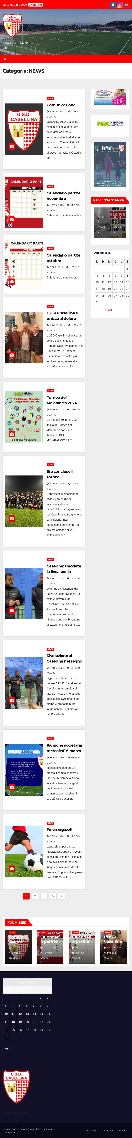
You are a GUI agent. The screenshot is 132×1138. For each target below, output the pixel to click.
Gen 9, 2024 (57, 836)
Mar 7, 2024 (57, 578)
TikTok (122, 1130)
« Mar (108, 309)
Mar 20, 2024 (57, 484)
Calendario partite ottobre (81, 941)
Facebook (92, 1130)
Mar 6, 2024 (57, 668)
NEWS (50, 98)
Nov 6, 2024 (57, 205)
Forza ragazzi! (59, 829)
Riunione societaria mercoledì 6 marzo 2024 (64, 751)
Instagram (108, 1130)
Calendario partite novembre (50, 943)
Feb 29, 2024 (57, 757)
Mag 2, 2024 (57, 409)
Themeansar (9, 1132)
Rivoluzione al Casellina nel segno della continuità (64, 661)
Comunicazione (61, 105)
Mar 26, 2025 (57, 111)
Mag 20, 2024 (57, 325)
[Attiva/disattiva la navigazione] (68, 59)
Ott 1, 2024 (56, 267)
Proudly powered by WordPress (19, 1129)
